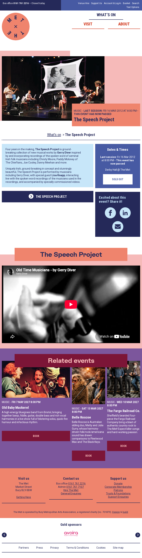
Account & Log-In (112, 3)
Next (137, 535)
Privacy (54, 547)
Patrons (118, 490)
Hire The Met (70, 490)
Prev (4, 535)
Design (116, 512)
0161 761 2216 (77, 483)
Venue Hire (83, 3)
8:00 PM (35, 402)
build (125, 512)
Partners (24, 547)
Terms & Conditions (77, 547)
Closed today (38, 3)
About (124, 24)
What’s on (106, 15)
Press (39, 547)
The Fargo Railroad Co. (123, 411)
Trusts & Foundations (118, 493)
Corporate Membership (118, 486)
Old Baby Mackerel (15, 407)
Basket (126, 3)
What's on (54, 134)
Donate (118, 483)
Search (135, 3)
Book (36, 436)
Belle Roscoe (81, 417)
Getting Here (23, 497)
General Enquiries (71, 493)
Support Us (96, 3)
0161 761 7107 (75, 486)
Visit (88, 24)
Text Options (132, 7)
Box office (16, 3)
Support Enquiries (118, 496)
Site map (118, 547)
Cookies (101, 547)
